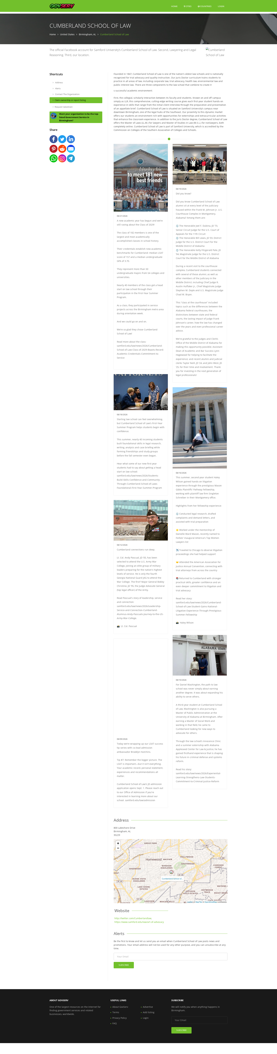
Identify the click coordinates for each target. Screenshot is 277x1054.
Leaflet (189, 902)
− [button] (118, 848)
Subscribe (124, 965)
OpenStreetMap (211, 902)
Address (59, 82)
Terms (115, 1012)
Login (221, 6)
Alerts (58, 88)
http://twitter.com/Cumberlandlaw (132, 918)
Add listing (148, 1012)
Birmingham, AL (87, 34)
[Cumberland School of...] (171, 872)
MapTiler (199, 902)
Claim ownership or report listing (70, 100)
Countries (205, 6)
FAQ (114, 1023)
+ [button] (118, 843)
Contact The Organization (67, 94)
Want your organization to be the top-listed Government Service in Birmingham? (79, 117)
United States (67, 34)
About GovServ (120, 1006)
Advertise (148, 1006)
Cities (188, 6)
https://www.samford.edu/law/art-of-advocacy (139, 921)
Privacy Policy (119, 1017)
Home (174, 6)
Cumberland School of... (172, 878)
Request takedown (64, 106)
